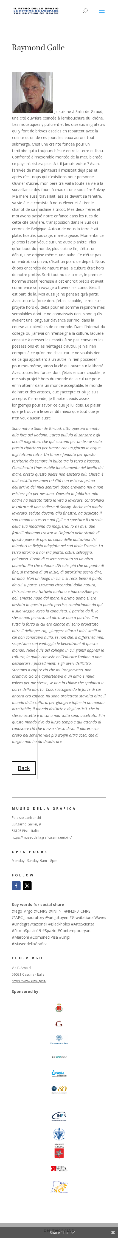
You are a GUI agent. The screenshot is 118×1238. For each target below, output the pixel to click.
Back (24, 768)
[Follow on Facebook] (16, 885)
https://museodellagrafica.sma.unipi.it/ (42, 837)
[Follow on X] (27, 885)
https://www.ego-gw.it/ (29, 981)
